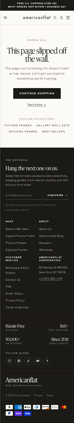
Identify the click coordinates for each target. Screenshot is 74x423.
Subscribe (55, 195)
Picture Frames (18, 125)
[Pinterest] (18, 361)
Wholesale (46, 250)
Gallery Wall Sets (53, 125)
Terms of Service (17, 307)
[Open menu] (5, 17)
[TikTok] (28, 361)
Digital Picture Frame (20, 236)
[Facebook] (47, 361)
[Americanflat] (37, 17)
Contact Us (13, 280)
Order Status (14, 293)
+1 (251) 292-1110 (50, 278)
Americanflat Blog (51, 236)
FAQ (8, 286)
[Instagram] (9, 361)
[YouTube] (37, 361)
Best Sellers (53, 131)
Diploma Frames (23, 131)
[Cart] (68, 18)
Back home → (37, 104)
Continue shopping (37, 93)
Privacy (38, 395)
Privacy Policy (15, 300)
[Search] (55, 18)
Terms (49, 395)
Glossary (45, 243)
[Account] (61, 18)
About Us (45, 229)
